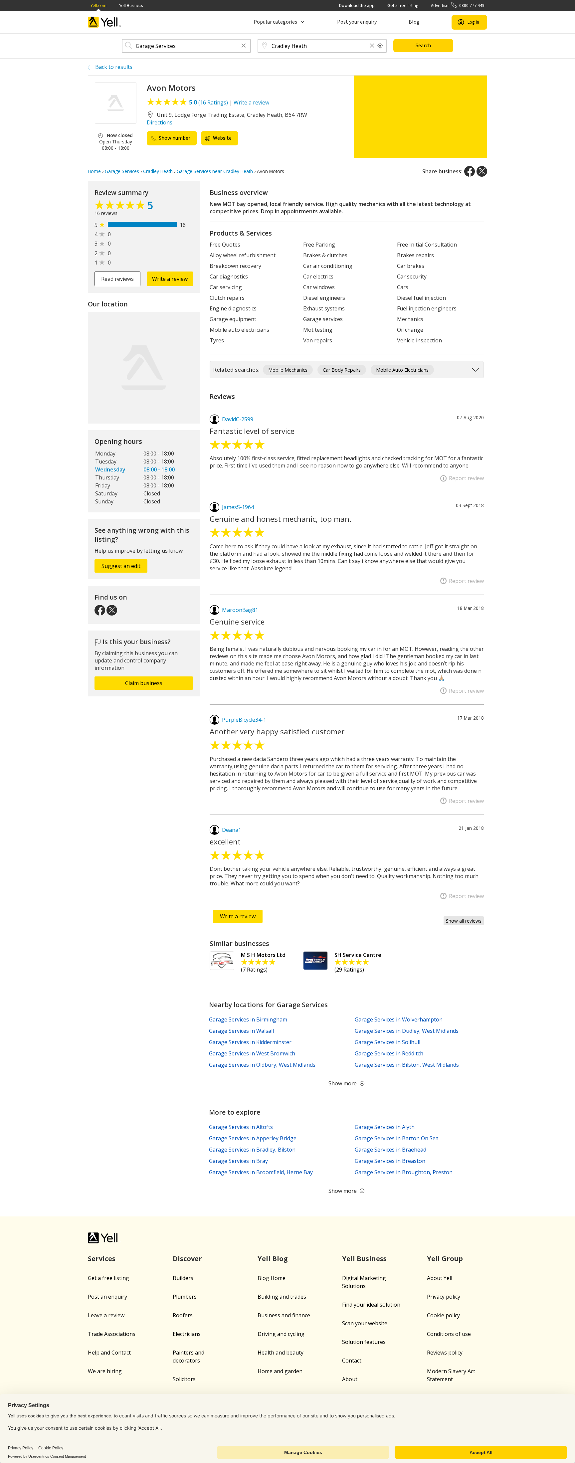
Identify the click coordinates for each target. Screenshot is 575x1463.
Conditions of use (449, 1334)
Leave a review (106, 1315)
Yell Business (131, 5)
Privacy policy (443, 1296)
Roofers (183, 1315)
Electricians (187, 1334)
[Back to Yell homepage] (104, 22)
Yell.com (98, 5)
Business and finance (284, 1315)
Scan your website (364, 1323)
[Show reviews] (121, 206)
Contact (351, 1360)
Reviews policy (445, 1352)
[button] (244, 46)
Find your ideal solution (371, 1304)
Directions (159, 122)
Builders (183, 1278)
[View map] (144, 368)
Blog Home (272, 1278)
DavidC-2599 (237, 419)
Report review (466, 478)
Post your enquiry (357, 22)
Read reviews (117, 278)
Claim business (143, 683)
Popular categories (275, 22)
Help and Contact (109, 1352)
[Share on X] (482, 171)
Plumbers (185, 1296)
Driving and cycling (281, 1334)
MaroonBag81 (240, 610)
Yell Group (445, 1258)
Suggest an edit (120, 566)
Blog (414, 22)
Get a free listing (402, 5)
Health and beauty (280, 1352)
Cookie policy (443, 1315)
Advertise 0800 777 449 (457, 5)
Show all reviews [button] (463, 921)
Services (101, 1258)
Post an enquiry (107, 1296)
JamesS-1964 (238, 507)
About (349, 1379)
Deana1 (231, 829)
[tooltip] (380, 46)
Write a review (251, 102)
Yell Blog (273, 1258)
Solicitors (184, 1379)
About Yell (439, 1278)
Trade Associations (111, 1334)
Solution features (364, 1342)
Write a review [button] (170, 278)
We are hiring (105, 1371)
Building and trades (282, 1296)
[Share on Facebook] (469, 171)
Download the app (357, 5)
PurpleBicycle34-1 (244, 719)
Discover (187, 1258)
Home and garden (280, 1371)
